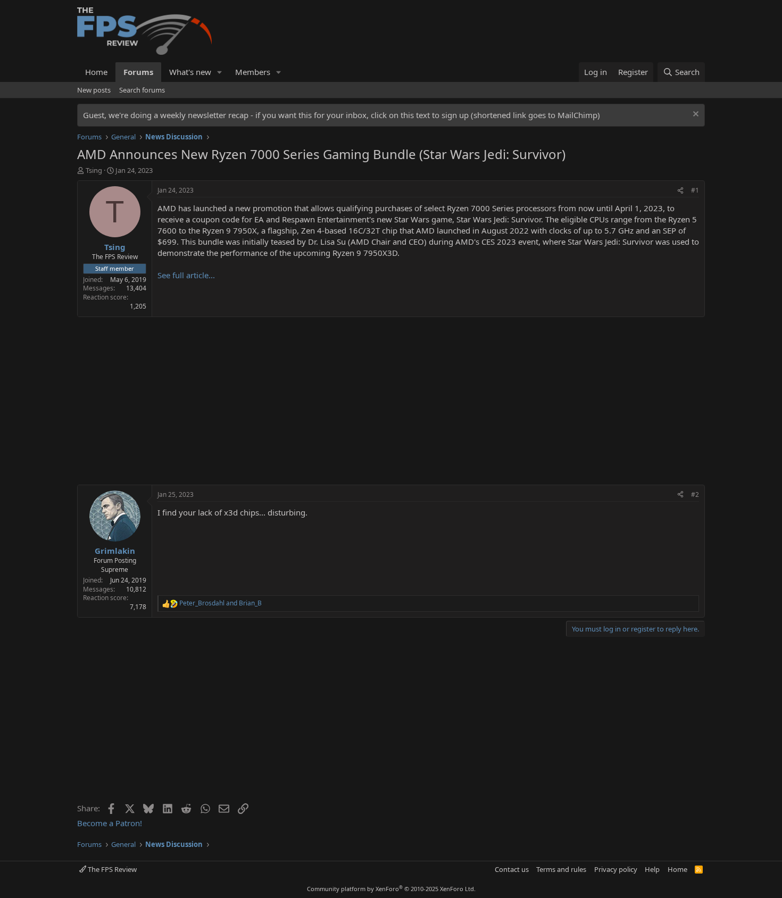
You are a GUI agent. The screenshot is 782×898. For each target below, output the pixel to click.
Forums (138, 71)
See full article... (186, 275)
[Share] (680, 191)
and (220, 603)
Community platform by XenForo (391, 889)
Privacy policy (615, 869)
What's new (190, 71)
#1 (695, 190)
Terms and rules (561, 869)
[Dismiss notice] (694, 115)
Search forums (142, 90)
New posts (94, 90)
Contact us (512, 869)
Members (252, 71)
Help (652, 869)
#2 (695, 494)
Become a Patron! (109, 823)
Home (96, 71)
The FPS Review (111, 869)
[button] (219, 72)
